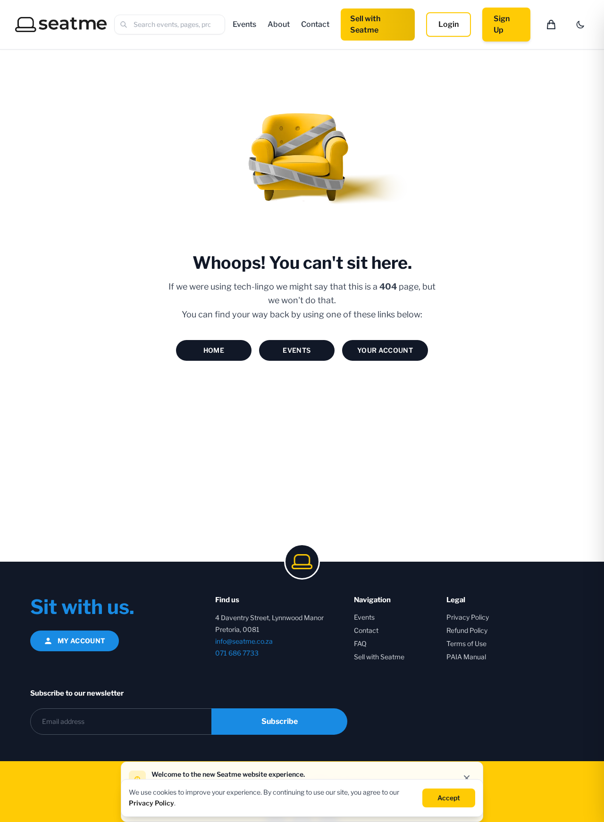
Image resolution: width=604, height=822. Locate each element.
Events (244, 24)
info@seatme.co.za (244, 641)
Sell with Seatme (365, 24)
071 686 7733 (237, 653)
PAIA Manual (466, 657)
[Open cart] (551, 24)
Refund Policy (466, 630)
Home (213, 350)
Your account (385, 350)
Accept (448, 797)
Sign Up (502, 24)
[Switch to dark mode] (580, 24)
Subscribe (279, 721)
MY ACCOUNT (82, 641)
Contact (315, 24)
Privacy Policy (467, 617)
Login (448, 24)
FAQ (360, 643)
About (279, 24)
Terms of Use (466, 643)
